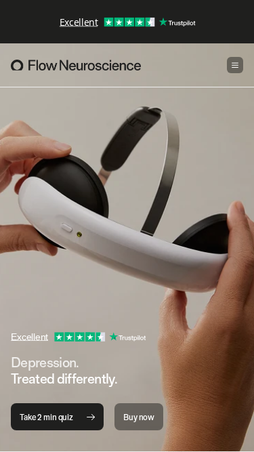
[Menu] (235, 65)
